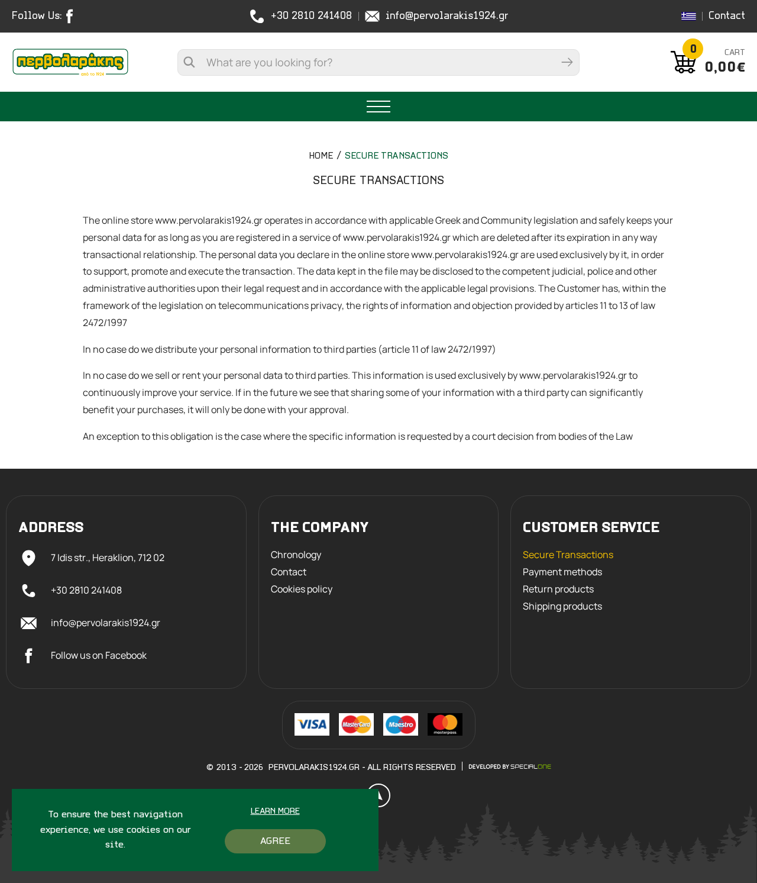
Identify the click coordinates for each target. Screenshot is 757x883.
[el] (688, 16)
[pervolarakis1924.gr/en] (70, 62)
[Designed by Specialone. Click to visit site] (509, 766)
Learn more (275, 811)
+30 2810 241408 (311, 16)
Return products (558, 589)
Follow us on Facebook (99, 655)
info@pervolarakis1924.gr (447, 16)
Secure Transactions (396, 156)
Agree (275, 841)
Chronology (296, 554)
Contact (727, 16)
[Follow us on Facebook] (72, 16)
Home (321, 156)
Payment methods (562, 572)
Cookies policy (301, 589)
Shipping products (562, 606)
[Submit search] (567, 62)
